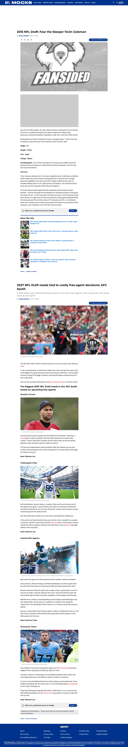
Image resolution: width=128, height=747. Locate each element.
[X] (117, 2)
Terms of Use (65, 734)
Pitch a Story (24, 734)
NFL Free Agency (31, 718)
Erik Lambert (24, 35)
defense (67, 525)
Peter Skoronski (62, 668)
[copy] (31, 40)
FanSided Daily (101, 731)
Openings (47, 731)
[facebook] (113, 2)
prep (22, 366)
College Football (31, 271)
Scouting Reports (59, 2)
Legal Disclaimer (102, 734)
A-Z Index (47, 737)
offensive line (47, 693)
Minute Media (11, 742)
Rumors (87, 2)
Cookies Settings (66, 737)
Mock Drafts (37, 2)
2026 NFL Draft (48, 2)
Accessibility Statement (28, 737)
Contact (63, 731)
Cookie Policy (83, 734)
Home (22, 271)
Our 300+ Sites (84, 731)
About (93, 2)
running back (73, 684)
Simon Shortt (24, 299)
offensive (54, 522)
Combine (70, 2)
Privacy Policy (48, 734)
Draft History (79, 2)
